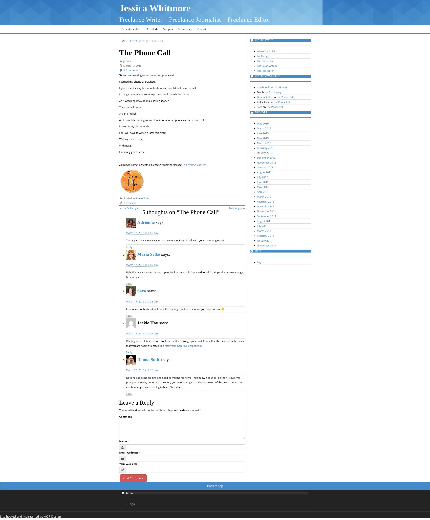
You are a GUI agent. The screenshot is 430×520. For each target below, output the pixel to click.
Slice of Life (135, 41)
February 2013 (265, 148)
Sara (141, 291)
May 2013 (263, 138)
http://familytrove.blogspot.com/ (184, 345)
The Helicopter (265, 70)
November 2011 (266, 211)
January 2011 (264, 240)
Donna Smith (149, 359)
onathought (263, 87)
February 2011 (265, 235)
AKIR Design (52, 516)
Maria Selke (148, 254)
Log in (260, 262)
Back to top (215, 486)
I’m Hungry (263, 56)
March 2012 (264, 196)
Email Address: (129, 452)
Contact (201, 29)
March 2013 (264, 143)
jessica (127, 61)
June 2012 (263, 182)
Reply (129, 247)
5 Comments (130, 70)
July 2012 (262, 177)
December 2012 (266, 157)
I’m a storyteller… (132, 29)
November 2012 (266, 162)
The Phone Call (265, 61)
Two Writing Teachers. (194, 164)
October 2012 (265, 167)
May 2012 (263, 187)
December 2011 (266, 206)
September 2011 (266, 216)
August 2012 (264, 172)
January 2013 (264, 152)
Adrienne (146, 222)
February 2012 (265, 201)
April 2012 (263, 191)
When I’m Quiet (266, 51)
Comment (125, 416)
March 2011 (264, 230)
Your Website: (128, 463)
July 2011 (262, 226)
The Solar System (267, 65)
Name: (124, 441)
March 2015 (264, 128)
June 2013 (263, 133)
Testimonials (185, 29)
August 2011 (264, 221)
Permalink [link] (130, 203)
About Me (152, 29)
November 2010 (266, 245)
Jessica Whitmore (155, 8)
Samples (168, 29)
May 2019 (263, 123)
